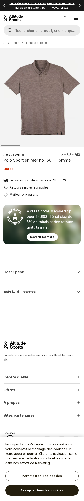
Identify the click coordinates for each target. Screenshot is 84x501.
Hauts (15, 42)
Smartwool (14, 155)
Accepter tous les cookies (42, 490)
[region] (42, 469)
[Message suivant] (79, 5)
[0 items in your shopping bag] (65, 18)
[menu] (75, 18)
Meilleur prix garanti (24, 194)
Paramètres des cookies (42, 476)
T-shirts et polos (37, 42)
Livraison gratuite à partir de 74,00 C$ (38, 180)
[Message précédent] (4, 5)
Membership (60, 211)
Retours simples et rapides (29, 187)
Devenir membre (42, 237)
